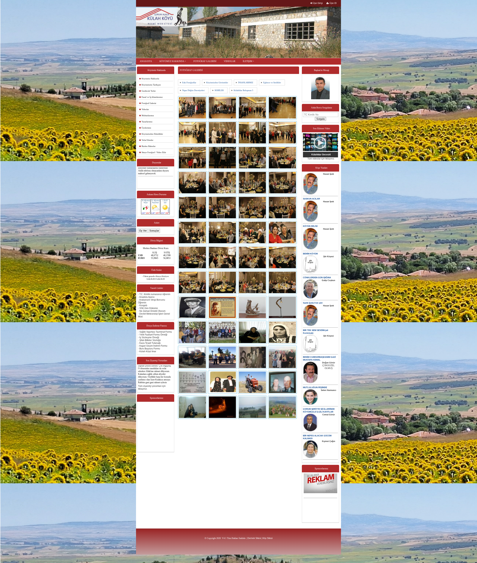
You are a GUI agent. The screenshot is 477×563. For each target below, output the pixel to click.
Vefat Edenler (146, 140)
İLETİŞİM (247, 61)
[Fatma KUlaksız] (253, 343)
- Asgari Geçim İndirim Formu (152, 346)
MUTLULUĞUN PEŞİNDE (315, 387)
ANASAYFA (146, 61)
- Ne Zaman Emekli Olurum (151, 311)
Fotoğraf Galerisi (147, 103)
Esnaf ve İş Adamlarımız (151, 97)
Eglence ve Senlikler (272, 82)
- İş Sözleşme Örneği (148, 337)
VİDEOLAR (229, 61)
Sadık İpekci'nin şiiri (313, 303)
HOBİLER (219, 90)
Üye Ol (333, 3)
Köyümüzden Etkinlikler (151, 134)
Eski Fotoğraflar (189, 82)
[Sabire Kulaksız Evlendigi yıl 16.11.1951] (282, 343)
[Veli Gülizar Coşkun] (282, 393)
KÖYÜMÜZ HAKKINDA (171, 61)
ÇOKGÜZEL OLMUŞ (328, 366)
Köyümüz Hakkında (149, 78)
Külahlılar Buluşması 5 (243, 90)
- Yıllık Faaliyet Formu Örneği (152, 334)
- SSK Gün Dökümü (148, 308)
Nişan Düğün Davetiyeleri (193, 90)
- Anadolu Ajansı (146, 297)
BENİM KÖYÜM (310, 254)
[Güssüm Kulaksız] (193, 418)
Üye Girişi (317, 3)
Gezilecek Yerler (147, 91)
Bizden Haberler (147, 146)
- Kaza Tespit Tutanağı (149, 343)
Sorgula (320, 119)
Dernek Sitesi (254, 538)
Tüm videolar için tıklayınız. (321, 158)
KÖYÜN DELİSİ (310, 226)
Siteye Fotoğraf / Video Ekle (152, 152)
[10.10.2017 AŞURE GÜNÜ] (193, 368)
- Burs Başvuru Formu (149, 348)
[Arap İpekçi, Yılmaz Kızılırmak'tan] (223, 318)
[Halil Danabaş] (193, 318)
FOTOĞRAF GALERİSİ (204, 61)
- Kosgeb (142, 305)
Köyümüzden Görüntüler (217, 82)
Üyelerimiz (145, 128)
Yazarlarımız (145, 121)
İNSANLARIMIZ (245, 82)
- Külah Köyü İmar (147, 351)
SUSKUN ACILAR (311, 199)
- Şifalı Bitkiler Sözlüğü (149, 340)
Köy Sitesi (268, 538)
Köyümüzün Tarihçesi (150, 85)
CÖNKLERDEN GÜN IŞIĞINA (317, 277)
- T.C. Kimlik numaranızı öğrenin (154, 294)
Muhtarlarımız (146, 115)
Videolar (144, 109)
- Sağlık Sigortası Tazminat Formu (155, 332)
